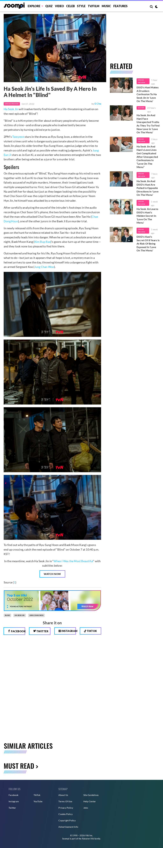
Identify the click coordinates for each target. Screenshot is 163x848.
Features (120, 6)
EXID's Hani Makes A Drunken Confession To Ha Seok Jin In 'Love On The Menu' (148, 94)
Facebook (18, 631)
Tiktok (91, 630)
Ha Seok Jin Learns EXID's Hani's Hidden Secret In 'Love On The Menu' (147, 215)
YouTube (38, 801)
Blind (7, 615)
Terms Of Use (65, 801)
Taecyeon (18, 136)
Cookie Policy (65, 814)
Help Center (89, 801)
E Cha (98, 103)
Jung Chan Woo (44, 267)
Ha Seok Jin (11, 109)
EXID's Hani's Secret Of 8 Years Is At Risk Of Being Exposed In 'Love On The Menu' (148, 243)
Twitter (42, 631)
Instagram (68, 630)
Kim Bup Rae (42, 241)
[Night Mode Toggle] (156, 7)
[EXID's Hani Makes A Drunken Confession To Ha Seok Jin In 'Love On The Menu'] (121, 85)
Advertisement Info (68, 826)
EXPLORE (34, 6)
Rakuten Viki (88, 838)
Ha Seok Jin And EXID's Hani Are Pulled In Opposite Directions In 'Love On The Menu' (148, 188)
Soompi (141, 108)
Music (106, 6)
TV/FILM (93, 6)
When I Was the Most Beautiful (73, 561)
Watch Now (52, 573)
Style (81, 6)
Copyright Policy (67, 820)
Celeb (70, 6)
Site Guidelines (91, 795)
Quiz (49, 6)
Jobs (85, 807)
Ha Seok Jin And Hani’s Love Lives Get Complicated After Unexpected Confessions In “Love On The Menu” (147, 157)
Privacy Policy (65, 807)
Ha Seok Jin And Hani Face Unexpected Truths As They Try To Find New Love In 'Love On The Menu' (148, 124)
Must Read (19, 766)
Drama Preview (12, 104)
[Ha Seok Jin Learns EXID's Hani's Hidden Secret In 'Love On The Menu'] (121, 206)
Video (59, 6)
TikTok (37, 795)
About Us (63, 795)
